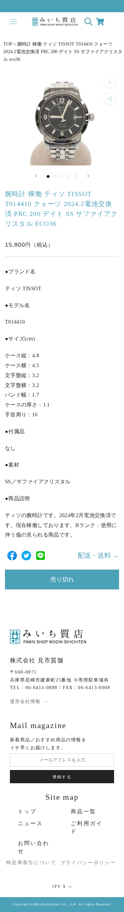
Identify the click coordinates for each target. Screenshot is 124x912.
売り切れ (62, 579)
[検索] (88, 22)
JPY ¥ (59, 886)
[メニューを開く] (13, 21)
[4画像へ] (68, 176)
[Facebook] (12, 555)
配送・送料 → (98, 555)
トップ (27, 811)
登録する (62, 777)
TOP (7, 44)
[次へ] (88, 175)
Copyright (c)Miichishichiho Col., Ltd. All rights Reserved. (62, 904)
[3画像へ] (62, 176)
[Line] (40, 555)
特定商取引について (24, 862)
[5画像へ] (75, 176)
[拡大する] (110, 82)
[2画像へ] (55, 176)
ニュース (30, 823)
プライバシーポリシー (83, 862)
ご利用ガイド (87, 827)
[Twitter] (26, 555)
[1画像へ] (48, 176)
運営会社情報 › (29, 701)
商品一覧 (83, 811)
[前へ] (36, 175)
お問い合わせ (34, 847)
